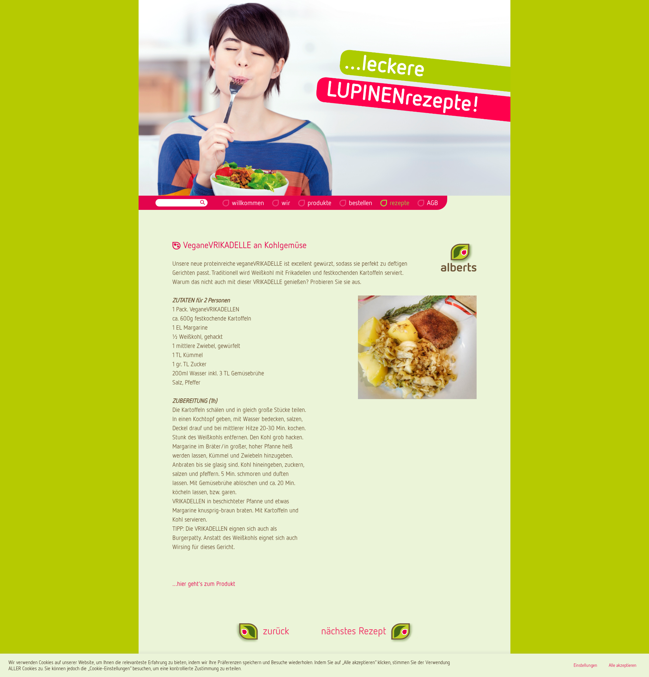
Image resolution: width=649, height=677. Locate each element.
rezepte (399, 202)
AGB (432, 202)
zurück (276, 631)
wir (286, 202)
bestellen (360, 202)
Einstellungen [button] (585, 665)
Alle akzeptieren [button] (622, 665)
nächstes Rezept (353, 631)
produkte (319, 202)
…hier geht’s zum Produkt (203, 583)
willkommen (248, 202)
